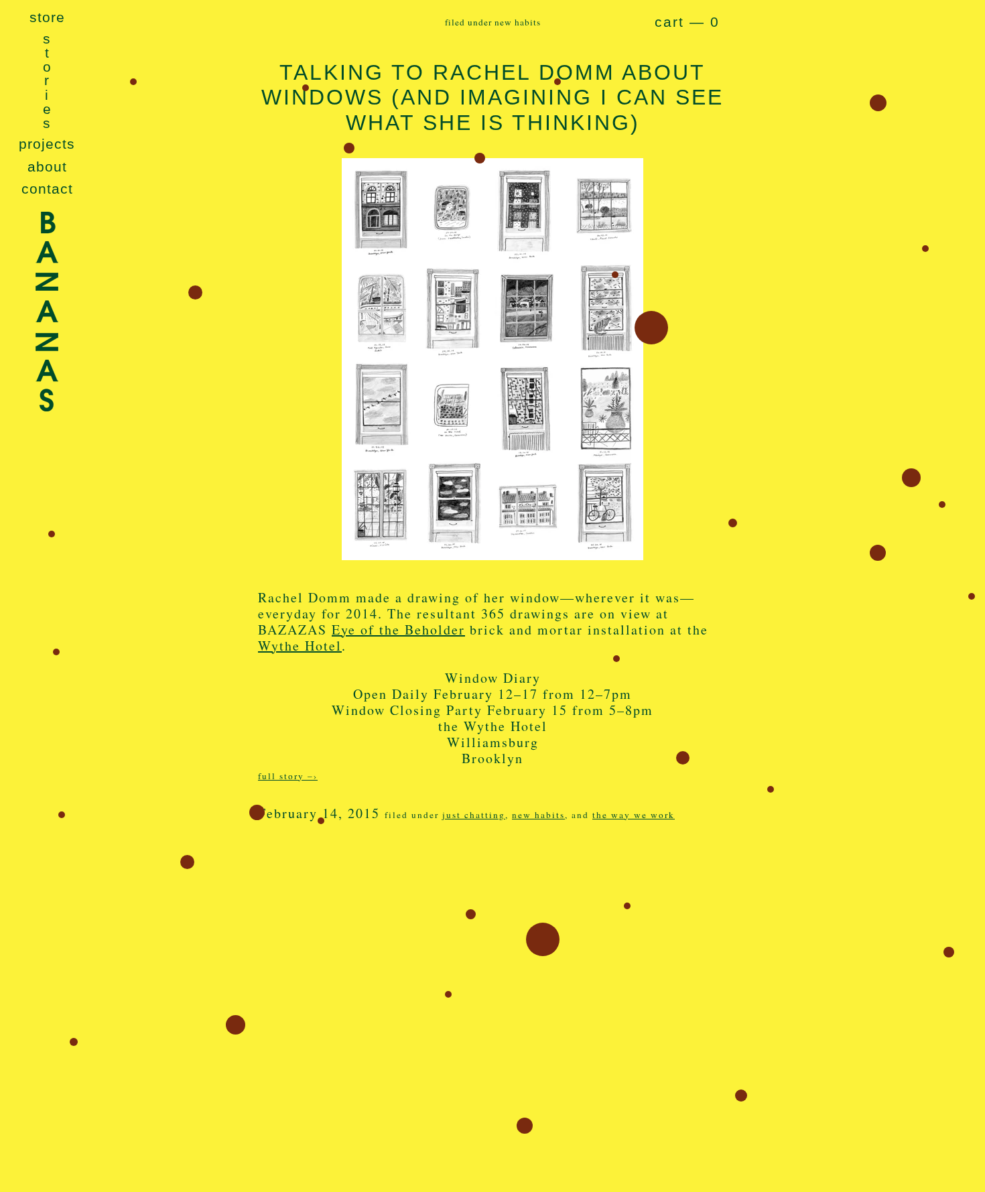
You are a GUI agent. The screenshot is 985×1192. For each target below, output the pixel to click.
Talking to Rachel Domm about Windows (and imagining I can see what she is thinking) (492, 97)
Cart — (687, 22)
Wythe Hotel (300, 646)
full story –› (288, 776)
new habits (538, 815)
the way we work (633, 815)
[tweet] (288, 875)
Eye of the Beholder (398, 629)
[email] (355, 875)
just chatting (473, 815)
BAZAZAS (47, 348)
